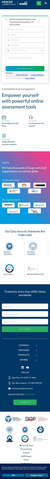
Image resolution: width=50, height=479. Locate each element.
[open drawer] (45, 3)
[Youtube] (27, 367)
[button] (25, 345)
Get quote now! (25, 68)
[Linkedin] (22, 367)
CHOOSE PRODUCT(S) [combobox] (18, 51)
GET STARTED (25, 329)
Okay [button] (13, 475)
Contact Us (25, 402)
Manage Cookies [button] (36, 475)
